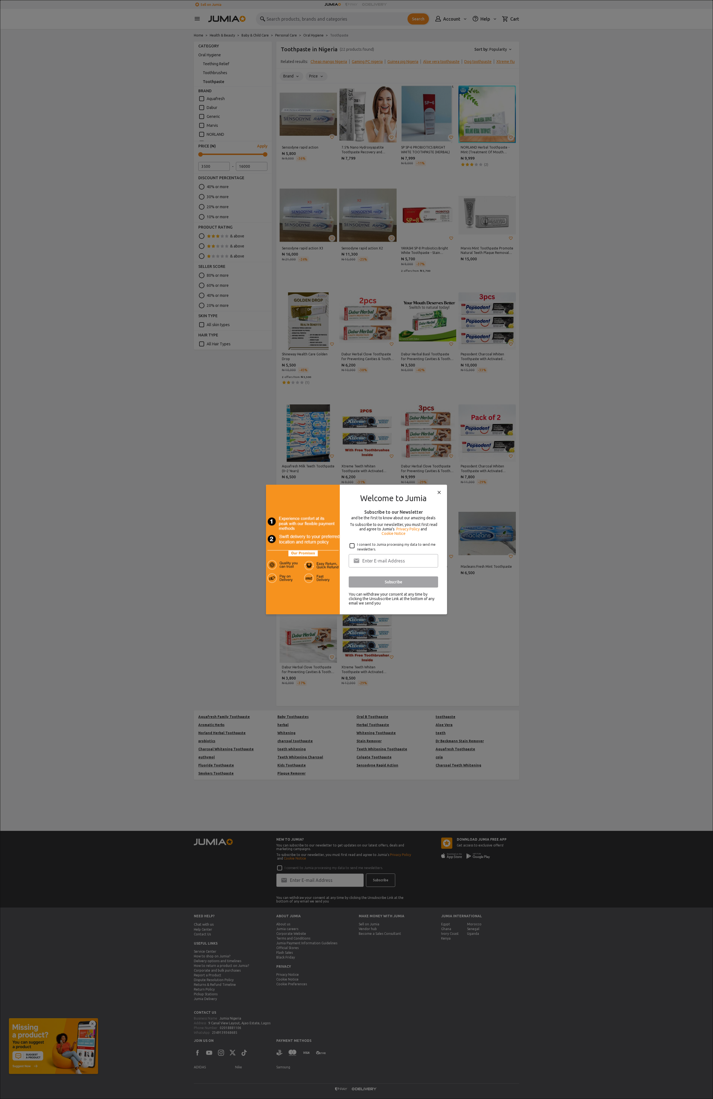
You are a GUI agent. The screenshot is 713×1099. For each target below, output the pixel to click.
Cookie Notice (394, 533)
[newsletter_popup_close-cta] (439, 492)
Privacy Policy (408, 529)
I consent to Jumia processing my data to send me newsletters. (396, 547)
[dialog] (356, 549)
